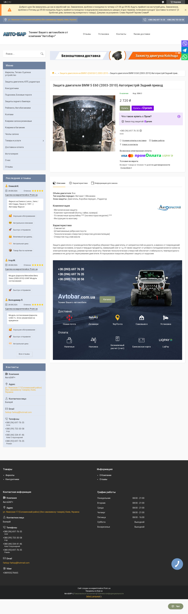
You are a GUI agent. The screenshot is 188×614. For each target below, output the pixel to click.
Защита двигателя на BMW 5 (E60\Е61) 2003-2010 (84, 73)
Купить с (137, 108)
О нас (7, 160)
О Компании (105, 475)
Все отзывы (24, 354)
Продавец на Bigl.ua (94, 591)
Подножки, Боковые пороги (18, 95)
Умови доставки (142, 34)
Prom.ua (107, 588)
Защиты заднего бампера (17, 101)
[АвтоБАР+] (14, 34)
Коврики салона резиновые (18, 121)
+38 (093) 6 (65, 269)
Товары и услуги (13, 140)
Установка (103, 34)
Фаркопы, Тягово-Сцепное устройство (18, 73)
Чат (178, 606)
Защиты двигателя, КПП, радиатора (22, 82)
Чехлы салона (12, 134)
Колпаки (9, 114)
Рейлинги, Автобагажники (18, 108)
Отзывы (87, 34)
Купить (124, 108)
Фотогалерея (11, 154)
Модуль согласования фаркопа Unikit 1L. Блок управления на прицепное (23, 318)
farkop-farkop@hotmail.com (18, 412)
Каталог (107, 299)
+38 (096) (64, 274)
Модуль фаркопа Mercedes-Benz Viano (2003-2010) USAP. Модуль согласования (23, 278)
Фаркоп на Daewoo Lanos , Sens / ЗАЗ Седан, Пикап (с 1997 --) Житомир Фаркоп (23, 204)
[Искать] (42, 53)
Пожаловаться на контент (85, 594)
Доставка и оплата (14, 147)
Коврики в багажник (15, 127)
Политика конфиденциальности (110, 594)
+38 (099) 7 (65, 279)
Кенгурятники (12, 88)
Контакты (121, 34)
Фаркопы (10, 475)
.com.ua (76, 297)
